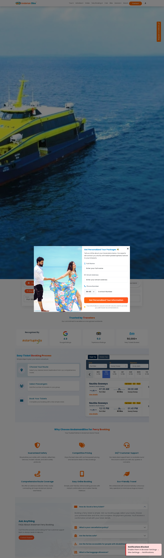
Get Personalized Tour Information (106, 300)
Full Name (90, 263)
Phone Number (92, 286)
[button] (128, 248)
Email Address (92, 275)
